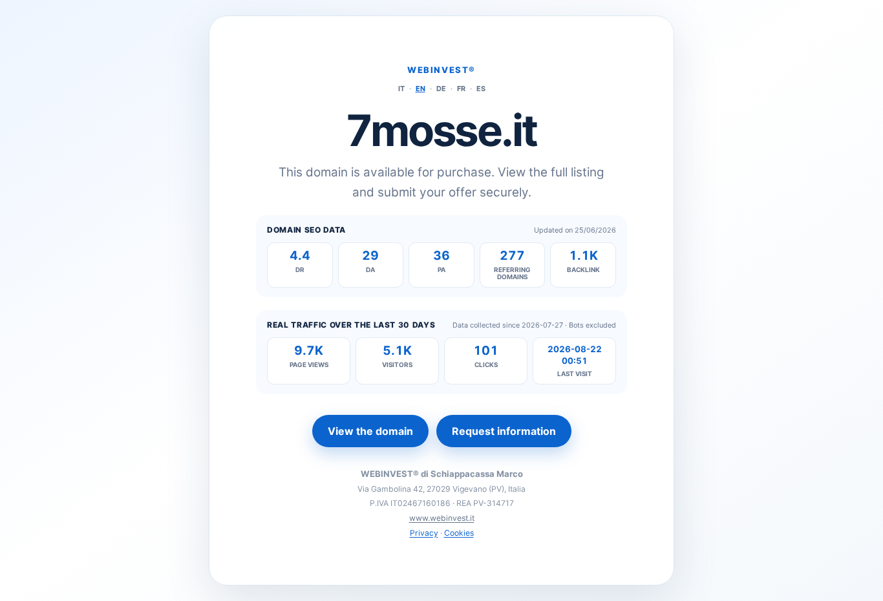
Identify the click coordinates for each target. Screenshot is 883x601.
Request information (504, 431)
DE (441, 88)
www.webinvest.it (441, 518)
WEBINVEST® (441, 70)
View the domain (370, 431)
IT (401, 88)
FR (461, 88)
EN (420, 88)
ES (480, 88)
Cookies (459, 533)
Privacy (424, 533)
